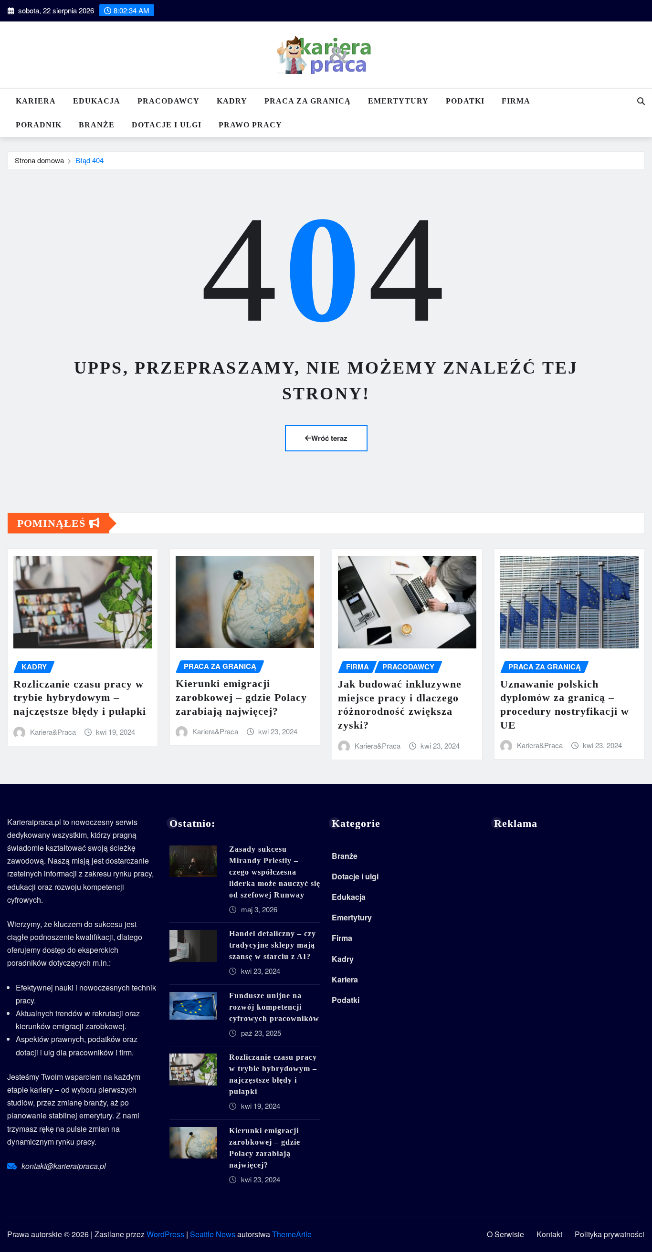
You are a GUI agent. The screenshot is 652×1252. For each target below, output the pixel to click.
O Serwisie (505, 1234)
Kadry (232, 101)
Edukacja (96, 101)
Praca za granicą (307, 101)
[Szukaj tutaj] (641, 100)
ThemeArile (292, 1234)
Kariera (36, 101)
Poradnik (39, 125)
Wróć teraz (329, 438)
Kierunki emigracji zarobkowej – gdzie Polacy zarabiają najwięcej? (241, 697)
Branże (97, 125)
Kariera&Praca (53, 732)
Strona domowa (39, 160)
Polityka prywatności (609, 1234)
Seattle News (212, 1234)
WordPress (165, 1234)
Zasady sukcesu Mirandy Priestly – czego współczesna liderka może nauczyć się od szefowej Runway (274, 872)
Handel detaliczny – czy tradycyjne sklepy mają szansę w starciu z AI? (272, 944)
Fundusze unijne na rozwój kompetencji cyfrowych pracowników (274, 1006)
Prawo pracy (250, 125)
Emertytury (398, 101)
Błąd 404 (89, 160)
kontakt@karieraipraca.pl (63, 1165)
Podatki (465, 101)
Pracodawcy (168, 101)
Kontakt (549, 1234)
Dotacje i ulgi (166, 125)
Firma (516, 101)
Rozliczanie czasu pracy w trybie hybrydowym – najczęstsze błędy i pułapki (79, 697)
